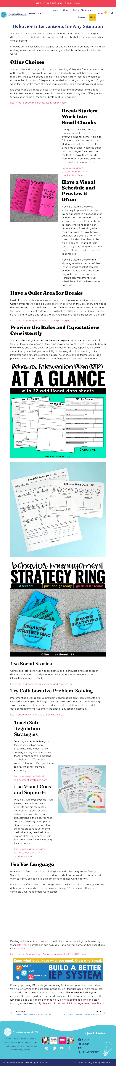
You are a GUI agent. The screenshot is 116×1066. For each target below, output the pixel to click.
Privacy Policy (92, 1062)
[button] (112, 13)
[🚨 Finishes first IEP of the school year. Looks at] (70, 1040)
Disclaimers (105, 1062)
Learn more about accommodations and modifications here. (75, 171)
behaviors (40, 941)
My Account (86, 10)
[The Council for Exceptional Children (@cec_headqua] (53, 1040)
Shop (65, 10)
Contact (81, 17)
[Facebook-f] (69, 1048)
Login (76, 10)
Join (92, 17)
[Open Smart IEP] (41, 13)
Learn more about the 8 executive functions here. (38, 102)
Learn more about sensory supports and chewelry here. (43, 683)
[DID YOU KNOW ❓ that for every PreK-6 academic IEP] (45, 1040)
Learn (55, 10)
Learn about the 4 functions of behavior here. (36, 714)
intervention (24, 944)
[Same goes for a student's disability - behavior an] (62, 1040)
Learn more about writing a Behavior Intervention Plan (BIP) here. (48, 954)
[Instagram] (47, 1048)
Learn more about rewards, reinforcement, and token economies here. (30, 852)
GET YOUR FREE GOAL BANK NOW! (58, 3)
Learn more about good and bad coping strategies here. (43, 320)
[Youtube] (61, 1048)
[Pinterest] (54, 1048)
